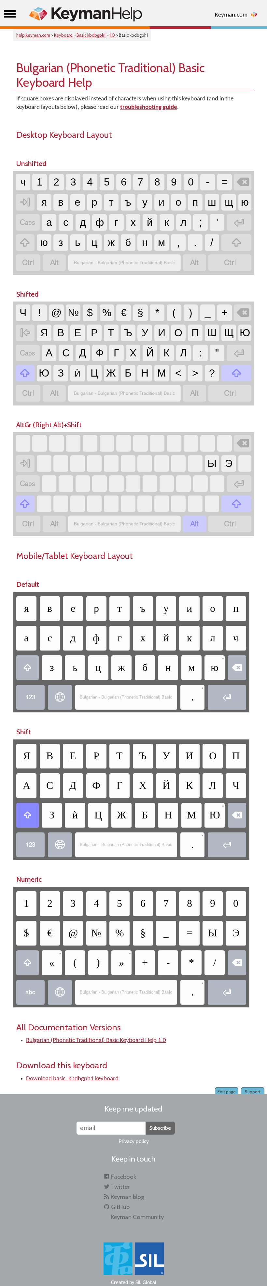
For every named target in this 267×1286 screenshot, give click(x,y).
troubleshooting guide (148, 107)
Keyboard (64, 35)
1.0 (112, 35)
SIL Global (145, 1282)
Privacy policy (134, 1141)
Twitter (120, 1186)
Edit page (227, 1091)
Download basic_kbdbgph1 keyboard (72, 1079)
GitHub (120, 1207)
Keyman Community (137, 1217)
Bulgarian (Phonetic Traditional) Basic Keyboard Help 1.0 (96, 1040)
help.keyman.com (33, 35)
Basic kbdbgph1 (91, 35)
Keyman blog (127, 1197)
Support (252, 1091)
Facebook (123, 1176)
